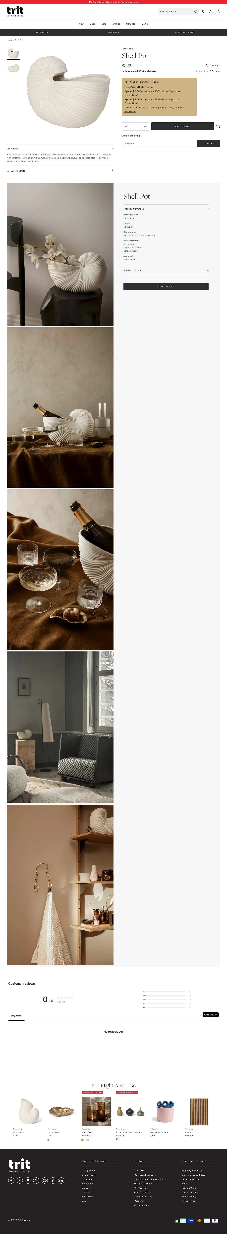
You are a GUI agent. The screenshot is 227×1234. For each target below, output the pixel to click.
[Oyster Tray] (62, 1108)
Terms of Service (190, 1192)
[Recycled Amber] (82, 1140)
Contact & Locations (145, 1175)
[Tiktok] (53, 1180)
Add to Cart (182, 126)
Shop (92, 23)
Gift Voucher (140, 1188)
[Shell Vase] (27, 1108)
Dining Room (88, 1175)
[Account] (211, 11)
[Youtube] (28, 1180)
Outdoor (86, 1188)
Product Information (133, 208)
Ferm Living (128, 48)
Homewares (88, 1196)
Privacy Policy (189, 1201)
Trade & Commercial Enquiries (150, 1179)
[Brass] (48, 1140)
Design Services (143, 1183)
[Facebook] (20, 1180)
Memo (145, 23)
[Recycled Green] (87, 1140)
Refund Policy (189, 1196)
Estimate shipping (131, 135)
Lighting (86, 1192)
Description (12, 148)
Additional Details (132, 270)
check (209, 143)
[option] (113, 2)
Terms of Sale (189, 1188)
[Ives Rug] (199, 1108)
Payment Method (191, 1179)
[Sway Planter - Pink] (164, 1108)
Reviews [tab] (16, 1016)
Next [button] (107, 97)
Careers (138, 1201)
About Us (139, 1170)
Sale (104, 23)
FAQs (184, 1183)
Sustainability (141, 1205)
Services (130, 23)
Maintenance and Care (193, 1175)
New (81, 23)
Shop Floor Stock (143, 1196)
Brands (116, 23)
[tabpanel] (113, 1045)
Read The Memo (142, 1192)
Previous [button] (30, 97)
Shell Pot (19, 40)
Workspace (88, 1183)
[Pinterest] (45, 1180)
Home (9, 40)
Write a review (210, 1014)
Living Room (88, 1170)
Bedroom (87, 1179)
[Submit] (196, 11)
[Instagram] (36, 1180)
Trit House (24, 1220)
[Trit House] (15, 11)
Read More (130, 111)
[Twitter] (11, 1180)
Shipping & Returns (192, 1170)
